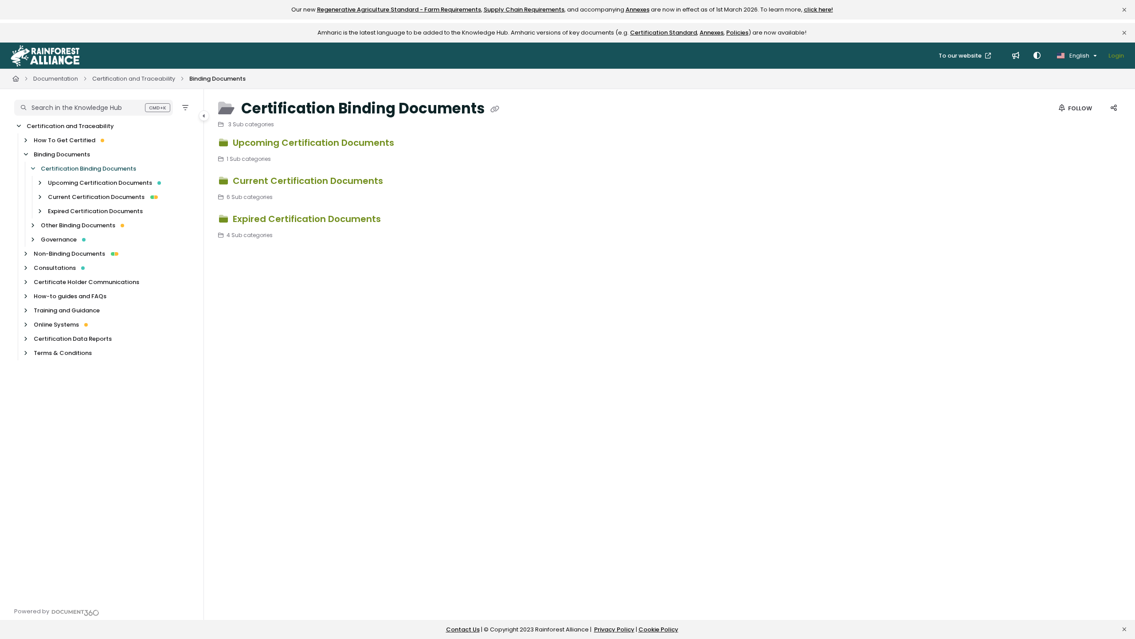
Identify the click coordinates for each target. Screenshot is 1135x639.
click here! (818, 9)
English (1078, 55)
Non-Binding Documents (69, 253)
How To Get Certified (64, 140)
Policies (737, 32)
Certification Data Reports (73, 339)
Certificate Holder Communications (86, 282)
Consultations (55, 268)
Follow (1079, 108)
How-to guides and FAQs (70, 296)
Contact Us (463, 629)
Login (1116, 55)
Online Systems (56, 324)
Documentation (55, 78)
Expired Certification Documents (95, 211)
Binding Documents (217, 78)
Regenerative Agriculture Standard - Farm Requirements (399, 9)
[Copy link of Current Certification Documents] (399, 182)
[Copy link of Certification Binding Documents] (495, 109)
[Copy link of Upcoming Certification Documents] (410, 144)
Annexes (638, 9)
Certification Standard (663, 32)
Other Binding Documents (78, 225)
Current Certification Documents (96, 197)
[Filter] (185, 107)
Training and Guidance (67, 310)
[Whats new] (1016, 56)
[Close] (1124, 9)
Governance (59, 239)
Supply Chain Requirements (524, 9)
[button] (93, 108)
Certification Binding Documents (88, 168)
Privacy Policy (614, 629)
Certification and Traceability (133, 78)
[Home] (45, 55)
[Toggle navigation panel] (204, 115)
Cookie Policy (658, 629)
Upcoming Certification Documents (100, 183)
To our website (961, 55)
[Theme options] (1037, 56)
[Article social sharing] (1114, 108)
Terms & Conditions (63, 353)
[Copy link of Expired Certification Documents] (397, 220)
